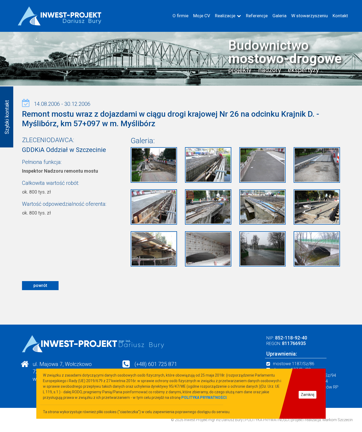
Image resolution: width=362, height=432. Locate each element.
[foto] (154, 164)
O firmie (180, 15)
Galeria (279, 15)
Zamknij (307, 394)
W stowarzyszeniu (309, 15)
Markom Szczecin (338, 420)
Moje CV (201, 15)
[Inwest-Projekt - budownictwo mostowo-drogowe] (59, 15)
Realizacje (225, 15)
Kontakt (340, 15)
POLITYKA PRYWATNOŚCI (267, 420)
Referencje (257, 15)
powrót (40, 285)
